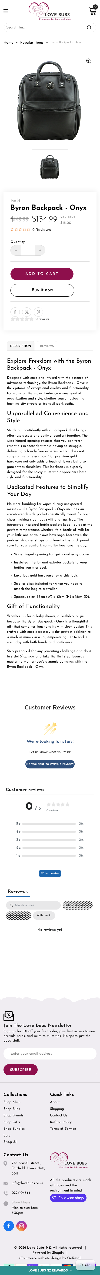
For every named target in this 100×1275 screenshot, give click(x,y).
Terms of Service (63, 1129)
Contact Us (58, 1115)
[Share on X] (26, 312)
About (55, 1102)
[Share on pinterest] (38, 312)
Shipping (57, 1109)
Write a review (50, 873)
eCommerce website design (40, 1258)
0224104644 (21, 1193)
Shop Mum (11, 1102)
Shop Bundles (14, 1129)
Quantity (17, 242)
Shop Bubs (11, 1109)
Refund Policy (61, 1122)
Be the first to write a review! (50, 764)
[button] (50, 1270)
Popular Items (31, 43)
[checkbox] (44, 915)
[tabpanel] (50, 941)
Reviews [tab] (18, 891)
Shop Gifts (11, 1122)
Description (20, 346)
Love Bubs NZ (39, 1248)
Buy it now (42, 290)
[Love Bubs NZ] (49, 11)
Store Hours (21, 1202)
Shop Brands (13, 1115)
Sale (6, 1135)
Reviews (47, 346)
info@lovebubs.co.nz (27, 1183)
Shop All (10, 1142)
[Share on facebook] (15, 312)
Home (8, 43)
